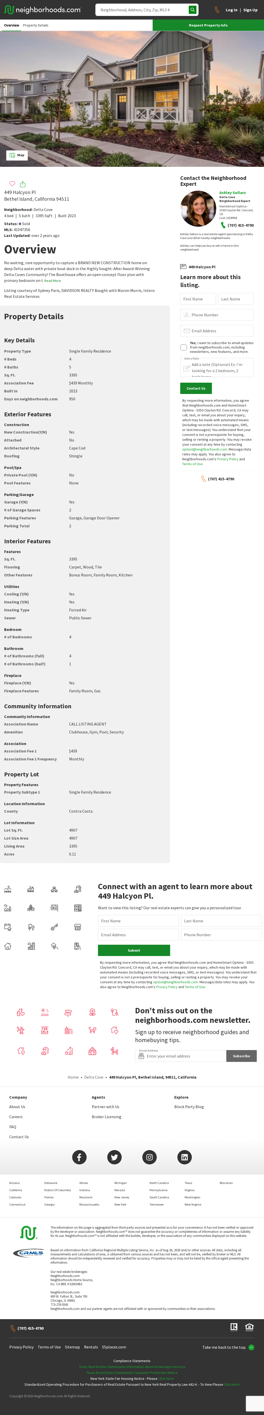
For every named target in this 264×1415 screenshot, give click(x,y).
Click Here (166, 1378)
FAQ (12, 1126)
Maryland (85, 1197)
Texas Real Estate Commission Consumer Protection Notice (132, 1372)
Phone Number (205, 315)
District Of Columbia (57, 1190)
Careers (16, 1116)
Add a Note (191, 358)
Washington (192, 1197)
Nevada (119, 1190)
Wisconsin (226, 1183)
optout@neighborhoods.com (204, 449)
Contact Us (19, 1136)
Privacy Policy (227, 459)
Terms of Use (192, 464)
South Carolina (159, 1197)
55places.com (114, 1346)
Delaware (50, 1183)
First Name (193, 299)
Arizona (14, 1183)
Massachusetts (89, 1204)
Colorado (15, 1197)
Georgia (49, 1204)
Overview (11, 25)
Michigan (120, 1183)
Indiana (84, 1190)
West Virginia (193, 1204)
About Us (17, 1106)
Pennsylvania (159, 1190)
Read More (52, 280)
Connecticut (17, 1204)
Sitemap (72, 1346)
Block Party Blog (189, 1106)
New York (120, 1204)
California (15, 1190)
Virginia (190, 1190)
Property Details (35, 25)
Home (73, 1077)
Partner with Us (105, 1106)
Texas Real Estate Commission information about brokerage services (132, 1366)
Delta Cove (43, 209)
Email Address (204, 331)
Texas (188, 1183)
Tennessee (156, 1204)
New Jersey (121, 1197)
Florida (49, 1197)
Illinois (83, 1183)
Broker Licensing (106, 1116)
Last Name (230, 299)
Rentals (91, 1346)
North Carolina (159, 1183)
